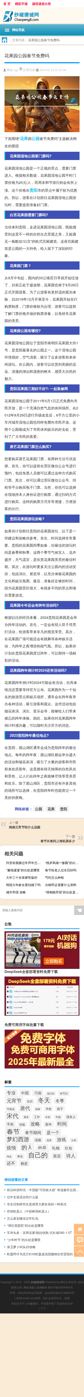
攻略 (35, 1123)
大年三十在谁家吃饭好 (21, 877)
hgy (16, 70)
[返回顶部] (79, 1251)
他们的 (50, 1093)
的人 (27, 1147)
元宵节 (14, 1100)
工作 (37, 1117)
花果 (24, 138)
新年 (48, 1124)
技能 (22, 1124)
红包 (68, 1147)
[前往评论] (79, 1240)
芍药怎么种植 (54, 877)
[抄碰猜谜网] (42, 15)
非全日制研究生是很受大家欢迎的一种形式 (37, 1204)
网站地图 (29, 1287)
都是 (24, 1163)
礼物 (56, 1148)
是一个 (53, 1132)
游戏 (61, 1139)
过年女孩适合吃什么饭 (22, 1197)
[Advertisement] (42, 1355)
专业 (11, 1092)
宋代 (12, 1115)
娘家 (37, 1109)
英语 (57, 1156)
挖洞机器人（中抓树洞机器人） (29, 1211)
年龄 (58, 1117)
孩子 (60, 1108)
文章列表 (18, 40)
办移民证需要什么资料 (60, 884)
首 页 (7, 3)
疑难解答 (42, 1287)
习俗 (38, 1092)
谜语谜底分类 (41, 3)
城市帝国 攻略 (16, 892)
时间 (62, 1123)
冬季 (60, 1101)
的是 (42, 1148)
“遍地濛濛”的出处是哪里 (23, 870)
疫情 (11, 1147)
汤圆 (37, 1139)
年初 (47, 1117)
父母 (73, 1140)
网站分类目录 (68, 1282)
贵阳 (34, 190)
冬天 (44, 1099)
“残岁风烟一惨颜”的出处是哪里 (64, 862)
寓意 (26, 1117)
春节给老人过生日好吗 (60, 870)
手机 (10, 1124)
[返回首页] (79, 1229)
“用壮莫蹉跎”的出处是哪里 (25, 1225)
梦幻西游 (18, 1139)
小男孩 (42, 1308)
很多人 (71, 1116)
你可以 (64, 1093)
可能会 (11, 1109)
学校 (49, 1109)
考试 (20, 1156)
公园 (36, 138)
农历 (30, 1101)
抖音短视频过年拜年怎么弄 (25, 862)
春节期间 (33, 1132)
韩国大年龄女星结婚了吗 (23, 884)
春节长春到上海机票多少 (58, 841)
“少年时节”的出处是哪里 (24, 1239)
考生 (9, 1156)
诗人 (70, 1155)
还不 (11, 1163)
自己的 (38, 1154)
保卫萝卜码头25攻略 (21, 1247)
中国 (25, 1092)
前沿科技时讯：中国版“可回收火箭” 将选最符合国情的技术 (43, 1190)
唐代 (25, 1107)
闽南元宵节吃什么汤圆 (24, 827)
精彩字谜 (21, 3)
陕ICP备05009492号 (60, 1287)
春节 (13, 1131)
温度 (49, 1140)
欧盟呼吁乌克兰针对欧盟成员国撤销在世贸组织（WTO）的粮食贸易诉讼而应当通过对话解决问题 (43, 1254)
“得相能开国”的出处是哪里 (63, 892)
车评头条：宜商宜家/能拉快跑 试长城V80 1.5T (39, 1232)
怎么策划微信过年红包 (22, 1218)
